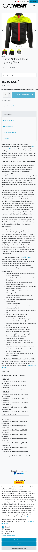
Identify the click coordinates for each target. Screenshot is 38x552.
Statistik (7, 529)
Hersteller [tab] (6, 138)
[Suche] (25, 1)
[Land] (18, 1)
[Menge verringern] (9, 96)
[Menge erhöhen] (9, 93)
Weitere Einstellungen (9, 535)
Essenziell (8, 527)
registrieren (12, 176)
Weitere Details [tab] (8, 126)
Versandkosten (16, 106)
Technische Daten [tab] (8, 120)
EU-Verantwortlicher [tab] (9, 132)
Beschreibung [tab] (7, 114)
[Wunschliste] (28, 1)
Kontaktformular (25, 257)
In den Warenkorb (23, 94)
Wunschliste (7, 100)
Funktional (8, 533)
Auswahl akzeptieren (19, 548)
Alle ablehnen (19, 544)
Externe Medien (10, 531)
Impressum (31, 517)
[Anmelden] (15, 1)
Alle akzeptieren (19, 540)
